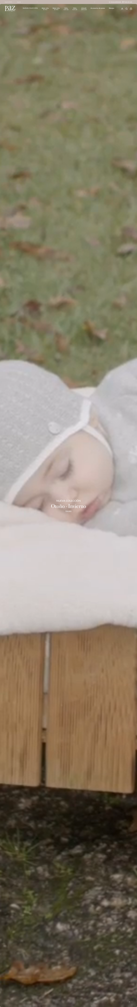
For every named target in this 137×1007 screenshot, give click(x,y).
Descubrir (68, 511)
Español (19, 2)
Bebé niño (56, 8)
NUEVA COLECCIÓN (30, 8)
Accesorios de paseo (98, 8)
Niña (66, 8)
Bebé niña (45, 8)
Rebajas (111, 8)
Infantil (84, 8)
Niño (74, 8)
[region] (68, 505)
